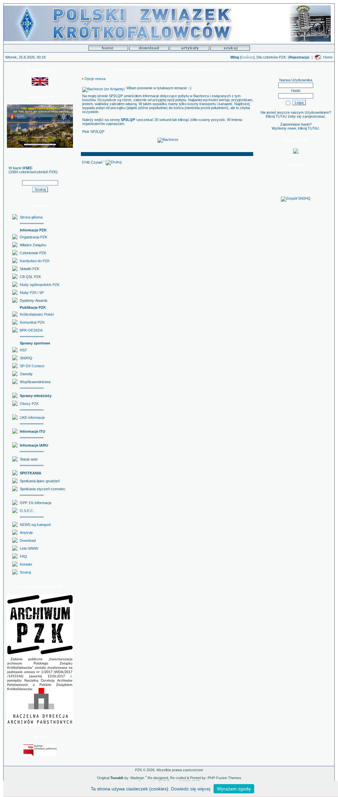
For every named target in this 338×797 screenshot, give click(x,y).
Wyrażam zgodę (234, 788)
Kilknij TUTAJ (276, 116)
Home (328, 57)
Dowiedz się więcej (190, 788)
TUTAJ (313, 128)
